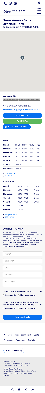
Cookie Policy (31, 371)
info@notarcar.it (10, 173)
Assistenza (20, 340)
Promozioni (8, 340)
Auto (10, 335)
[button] (22, 58)
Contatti (31, 340)
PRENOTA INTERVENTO (17, 127)
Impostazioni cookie (11, 373)
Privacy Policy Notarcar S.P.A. (14, 371)
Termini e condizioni (27, 373)
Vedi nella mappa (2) (13, 110)
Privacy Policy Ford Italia (13, 369)
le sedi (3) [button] (14, 350)
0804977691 (9, 176)
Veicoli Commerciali (23, 335)
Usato (36, 335)
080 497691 (9, 217)
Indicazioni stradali (32, 110)
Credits (6, 375)
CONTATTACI (23, 115)
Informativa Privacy (12, 246)
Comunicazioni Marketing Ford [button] (17, 291)
